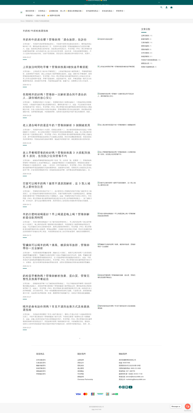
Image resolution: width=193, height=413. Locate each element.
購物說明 (81, 376)
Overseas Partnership (85, 379)
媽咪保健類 (146, 46)
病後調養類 (146, 56)
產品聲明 (81, 368)
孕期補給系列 (41, 374)
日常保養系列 (41, 360)
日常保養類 (146, 53)
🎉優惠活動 (53, 11)
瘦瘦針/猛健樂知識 (149, 67)
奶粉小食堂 (41, 15)
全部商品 (41, 11)
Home (22, 21)
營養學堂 (119, 11)
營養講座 (29, 15)
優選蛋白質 (146, 63)
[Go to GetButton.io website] (187, 410)
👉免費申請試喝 (53, 15)
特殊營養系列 (41, 368)
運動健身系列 (41, 371)
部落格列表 (29, 21)
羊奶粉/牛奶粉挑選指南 (41, 21)
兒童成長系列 (41, 362)
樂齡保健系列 (41, 365)
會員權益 (81, 371)
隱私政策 (81, 365)
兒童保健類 (146, 42)
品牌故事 (81, 360)
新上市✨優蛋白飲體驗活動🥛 (72, 11)
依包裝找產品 (107, 11)
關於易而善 (30, 11)
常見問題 (81, 374)
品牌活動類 (146, 35)
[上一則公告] (34, 2)
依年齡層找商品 (92, 11)
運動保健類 (146, 49)
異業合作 (81, 362)
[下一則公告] (159, 2)
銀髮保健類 (146, 39)
